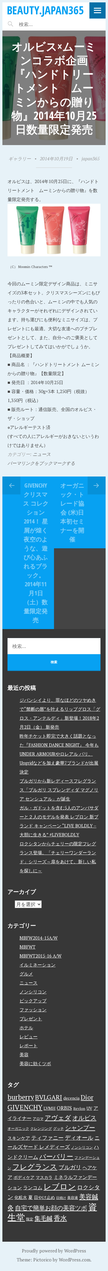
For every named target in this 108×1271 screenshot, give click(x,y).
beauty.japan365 (45, 10)
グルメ (26, 974)
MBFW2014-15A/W (39, 938)
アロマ (38, 1118)
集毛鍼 (43, 1218)
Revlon (79, 1108)
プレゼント (31, 1019)
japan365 (91, 159)
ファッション (33, 1010)
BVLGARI (48, 1097)
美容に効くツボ (35, 1063)
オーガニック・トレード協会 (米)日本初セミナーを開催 (72, 512)
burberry (21, 1097)
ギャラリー (19, 159)
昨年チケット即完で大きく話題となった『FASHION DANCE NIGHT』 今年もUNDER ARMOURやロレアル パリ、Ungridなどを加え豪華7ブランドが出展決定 (59, 754)
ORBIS (64, 1107)
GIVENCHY (25, 1107)
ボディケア (24, 1177)
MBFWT (27, 947)
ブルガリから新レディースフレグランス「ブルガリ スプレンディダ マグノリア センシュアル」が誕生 (59, 790)
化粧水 (20, 1197)
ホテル (26, 1028)
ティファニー (47, 1137)
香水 (60, 1218)
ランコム (32, 1187)
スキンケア (19, 1138)
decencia (71, 1098)
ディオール (79, 1137)
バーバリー (56, 1156)
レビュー (29, 1036)
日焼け (61, 1198)
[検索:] (43, 24)
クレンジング (41, 1128)
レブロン (60, 1186)
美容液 (72, 1197)
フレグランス (34, 1166)
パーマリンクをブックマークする (41, 463)
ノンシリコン (33, 992)
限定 (29, 1219)
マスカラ (44, 1177)
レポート (29, 1045)
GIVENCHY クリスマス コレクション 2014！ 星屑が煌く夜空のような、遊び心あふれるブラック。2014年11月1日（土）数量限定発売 (36, 552)
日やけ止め (44, 1197)
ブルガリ (69, 1167)
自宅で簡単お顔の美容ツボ (51, 1208)
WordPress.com (74, 1260)
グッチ (58, 1128)
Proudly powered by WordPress (54, 1251)
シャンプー (80, 1128)
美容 (24, 1054)
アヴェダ (58, 1117)
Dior (87, 1097)
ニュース (42, 454)
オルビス (84, 1118)
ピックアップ (33, 1001)
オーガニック (18, 1128)
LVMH (50, 1108)
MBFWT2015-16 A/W (41, 956)
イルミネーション (38, 965)
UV (89, 1108)
